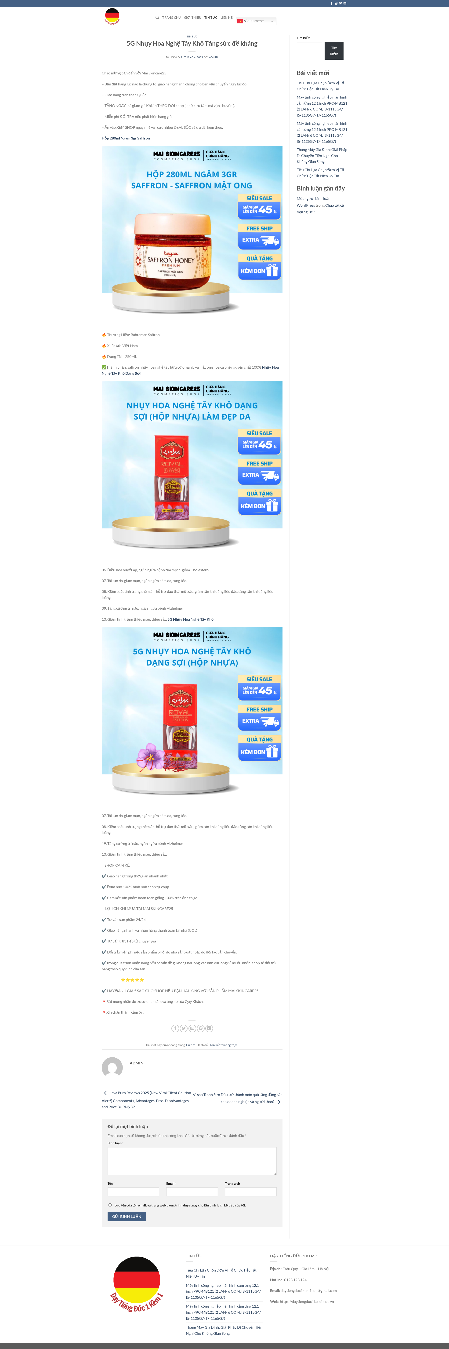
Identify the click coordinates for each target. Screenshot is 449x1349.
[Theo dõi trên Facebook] (331, 3)
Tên (111, 1183)
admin (213, 57)
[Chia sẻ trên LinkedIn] (209, 1028)
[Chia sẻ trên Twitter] (184, 1028)
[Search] (157, 17)
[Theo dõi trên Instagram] (336, 3)
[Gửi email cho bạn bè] (192, 1028)
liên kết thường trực (223, 1045)
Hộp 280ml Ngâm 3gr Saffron (126, 138)
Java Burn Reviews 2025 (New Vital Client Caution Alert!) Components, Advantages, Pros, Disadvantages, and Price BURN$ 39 (146, 1099)
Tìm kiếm (304, 38)
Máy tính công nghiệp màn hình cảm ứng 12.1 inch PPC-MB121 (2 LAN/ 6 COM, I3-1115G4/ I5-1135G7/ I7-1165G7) (223, 1291)
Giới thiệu (192, 17)
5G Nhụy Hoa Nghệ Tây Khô (190, 619)
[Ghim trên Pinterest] (201, 1028)
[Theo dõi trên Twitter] (340, 3)
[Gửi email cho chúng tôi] (345, 3)
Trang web (232, 1183)
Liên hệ (227, 17)
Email (171, 1183)
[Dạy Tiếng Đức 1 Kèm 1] (125, 17)
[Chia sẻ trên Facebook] (175, 1028)
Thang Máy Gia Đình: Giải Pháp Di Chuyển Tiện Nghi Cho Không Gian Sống (322, 155)
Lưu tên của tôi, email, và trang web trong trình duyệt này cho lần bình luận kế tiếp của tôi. (180, 1205)
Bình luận (116, 1143)
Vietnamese (253, 21)
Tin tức (210, 17)
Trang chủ (171, 17)
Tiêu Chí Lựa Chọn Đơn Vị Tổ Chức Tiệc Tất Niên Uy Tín (221, 1273)
